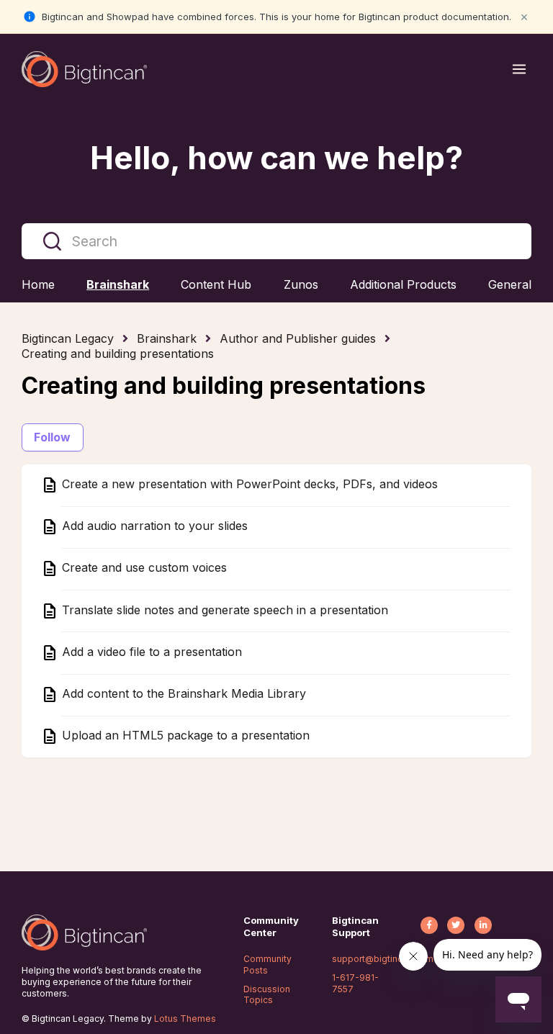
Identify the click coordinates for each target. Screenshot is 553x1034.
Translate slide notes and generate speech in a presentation (223, 610)
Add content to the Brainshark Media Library (182, 694)
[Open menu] (519, 69)
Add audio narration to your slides (153, 526)
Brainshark (167, 338)
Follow (52, 437)
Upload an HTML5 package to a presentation (184, 736)
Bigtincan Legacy (68, 338)
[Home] (84, 69)
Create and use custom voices (142, 568)
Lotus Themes (185, 1018)
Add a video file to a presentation (150, 651)
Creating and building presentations (118, 353)
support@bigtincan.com (382, 958)
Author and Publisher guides (298, 338)
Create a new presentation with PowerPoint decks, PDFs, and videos (248, 484)
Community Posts (267, 964)
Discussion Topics (266, 995)
